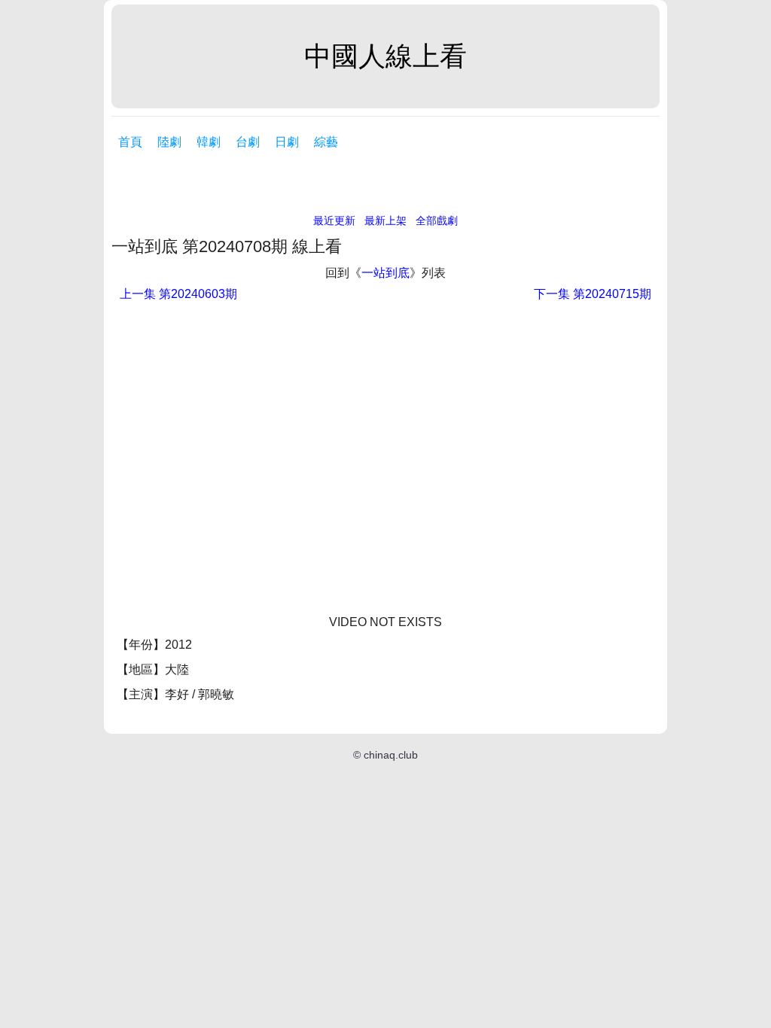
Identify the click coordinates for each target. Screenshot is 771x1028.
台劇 (248, 141)
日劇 (287, 141)
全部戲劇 (437, 220)
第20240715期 (592, 293)
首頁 (130, 141)
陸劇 (169, 141)
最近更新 (334, 220)
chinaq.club (391, 755)
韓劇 (209, 141)
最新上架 (385, 220)
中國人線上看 (385, 56)
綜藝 (326, 141)
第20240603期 (178, 293)
